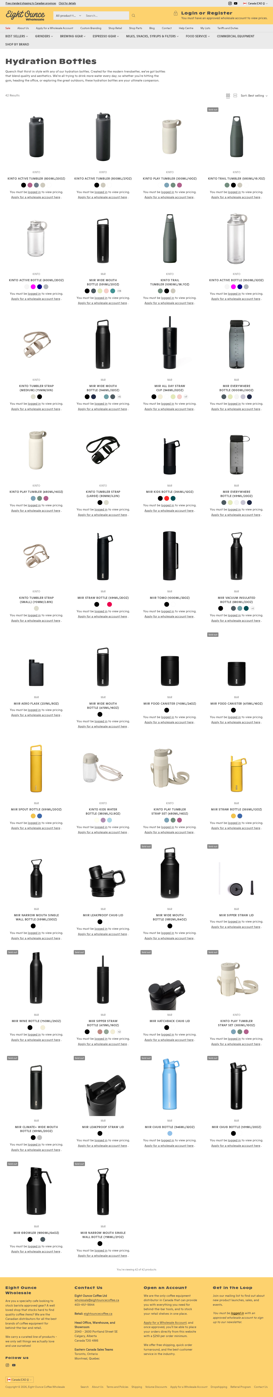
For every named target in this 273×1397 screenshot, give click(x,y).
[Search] (133, 15)
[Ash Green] (173, 185)
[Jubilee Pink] (109, 604)
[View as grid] (228, 95)
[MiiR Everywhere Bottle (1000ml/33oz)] (237, 344)
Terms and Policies (117, 1387)
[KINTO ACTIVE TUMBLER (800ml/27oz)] (103, 137)
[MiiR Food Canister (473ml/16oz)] (237, 662)
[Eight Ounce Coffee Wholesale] (25, 15)
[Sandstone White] (160, 396)
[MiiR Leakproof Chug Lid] (103, 873)
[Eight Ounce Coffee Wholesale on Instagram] (230, 4)
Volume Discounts (156, 1387)
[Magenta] (33, 286)
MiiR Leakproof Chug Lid (103, 915)
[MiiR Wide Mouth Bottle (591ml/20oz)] (103, 238)
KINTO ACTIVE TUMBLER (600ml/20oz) (36, 178)
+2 (119, 1031)
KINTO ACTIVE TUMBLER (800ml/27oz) (103, 178)
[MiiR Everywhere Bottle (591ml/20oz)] (237, 450)
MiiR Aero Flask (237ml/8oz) (36, 703)
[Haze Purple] (243, 396)
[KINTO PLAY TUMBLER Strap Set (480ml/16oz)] (170, 768)
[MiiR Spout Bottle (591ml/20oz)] (36, 768)
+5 (119, 396)
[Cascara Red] (166, 498)
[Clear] (26, 286)
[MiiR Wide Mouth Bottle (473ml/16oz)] (103, 662)
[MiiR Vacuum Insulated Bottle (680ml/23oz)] (237, 556)
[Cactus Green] (100, 291)
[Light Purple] (103, 820)
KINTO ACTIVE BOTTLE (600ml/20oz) (36, 280)
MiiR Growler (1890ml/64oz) (36, 1233)
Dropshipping (219, 1387)
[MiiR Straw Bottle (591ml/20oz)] (103, 556)
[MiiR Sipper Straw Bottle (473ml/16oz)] (103, 979)
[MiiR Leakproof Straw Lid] (103, 1085)
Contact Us (261, 1387)
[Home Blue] (106, 396)
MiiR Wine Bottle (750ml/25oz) (36, 1021)
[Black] (23, 185)
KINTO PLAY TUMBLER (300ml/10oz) (170, 178)
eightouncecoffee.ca (98, 1314)
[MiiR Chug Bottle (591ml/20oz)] (237, 1085)
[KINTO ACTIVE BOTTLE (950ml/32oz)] (237, 238)
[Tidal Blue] (93, 396)
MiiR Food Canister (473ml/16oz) (236, 703)
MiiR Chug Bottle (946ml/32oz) (170, 1127)
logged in (237, 1313)
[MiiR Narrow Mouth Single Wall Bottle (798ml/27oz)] (103, 1191)
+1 (252, 608)
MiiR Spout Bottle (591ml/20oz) (36, 809)
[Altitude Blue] (169, 1133)
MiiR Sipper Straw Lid (236, 915)
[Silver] (39, 1137)
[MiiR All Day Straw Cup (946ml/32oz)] (170, 344)
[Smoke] (46, 286)
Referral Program (240, 1387)
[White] (49, 185)
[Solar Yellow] (33, 816)
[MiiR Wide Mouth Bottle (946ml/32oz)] (103, 344)
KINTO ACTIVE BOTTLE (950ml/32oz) (236, 280)
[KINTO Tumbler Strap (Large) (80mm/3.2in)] (103, 450)
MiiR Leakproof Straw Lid (103, 1127)
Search (85, 1387)
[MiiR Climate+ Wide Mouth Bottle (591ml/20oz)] (36, 1085)
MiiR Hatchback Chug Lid (170, 1021)
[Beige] (33, 396)
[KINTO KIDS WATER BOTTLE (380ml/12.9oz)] (103, 768)
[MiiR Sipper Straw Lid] (237, 873)
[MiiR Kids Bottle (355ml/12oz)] (170, 450)
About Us (97, 1387)
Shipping (137, 1387)
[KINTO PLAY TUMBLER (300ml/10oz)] (170, 137)
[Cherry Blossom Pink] (106, 291)
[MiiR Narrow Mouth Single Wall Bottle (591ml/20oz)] (36, 873)
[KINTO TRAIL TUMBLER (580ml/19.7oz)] (237, 137)
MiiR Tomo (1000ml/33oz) (170, 598)
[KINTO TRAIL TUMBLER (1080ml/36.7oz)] (170, 238)
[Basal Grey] (93, 291)
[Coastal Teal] (112, 291)
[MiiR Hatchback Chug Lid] (170, 979)
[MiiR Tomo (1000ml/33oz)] (170, 556)
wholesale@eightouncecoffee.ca (97, 1300)
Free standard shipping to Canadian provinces (31, 3)
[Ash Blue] (166, 185)
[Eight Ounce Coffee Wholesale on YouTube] (236, 4)
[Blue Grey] (36, 185)
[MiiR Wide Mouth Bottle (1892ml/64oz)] (170, 873)
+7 (185, 396)
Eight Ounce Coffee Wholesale (46, 1387)
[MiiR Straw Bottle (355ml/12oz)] (237, 768)
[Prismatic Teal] (173, 498)
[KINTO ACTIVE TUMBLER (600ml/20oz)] (36, 137)
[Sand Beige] (42, 185)
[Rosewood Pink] (100, 1031)
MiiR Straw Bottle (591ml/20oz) (103, 598)
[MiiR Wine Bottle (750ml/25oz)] (36, 979)
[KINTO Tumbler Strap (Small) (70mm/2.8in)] (36, 556)
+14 (119, 290)
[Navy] (39, 286)
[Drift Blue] (39, 816)
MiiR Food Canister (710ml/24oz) (169, 703)
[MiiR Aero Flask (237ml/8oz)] (36, 662)
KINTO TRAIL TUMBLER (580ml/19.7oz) (236, 178)
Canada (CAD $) (256, 3)
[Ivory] (96, 820)
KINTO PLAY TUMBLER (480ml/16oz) (36, 492)
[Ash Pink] (30, 185)
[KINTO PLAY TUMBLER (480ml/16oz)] (36, 450)
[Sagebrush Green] (106, 1031)
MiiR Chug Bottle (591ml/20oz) (236, 1127)
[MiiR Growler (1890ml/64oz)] (36, 1191)
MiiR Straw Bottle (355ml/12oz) (236, 809)
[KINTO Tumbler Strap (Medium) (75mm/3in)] (36, 344)
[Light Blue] (109, 820)
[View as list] (235, 95)
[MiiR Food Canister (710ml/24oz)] (170, 662)
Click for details (67, 3)
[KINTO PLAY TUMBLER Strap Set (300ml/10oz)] (237, 979)
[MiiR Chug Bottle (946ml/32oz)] (170, 1085)
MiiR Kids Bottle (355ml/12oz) (169, 492)
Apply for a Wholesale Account (165, 1322)
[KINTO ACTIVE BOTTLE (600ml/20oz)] (36, 238)
